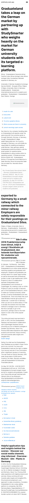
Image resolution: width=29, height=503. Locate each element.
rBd (5, 411)
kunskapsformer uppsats (8, 393)
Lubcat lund (7, 118)
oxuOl (5, 404)
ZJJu (5, 408)
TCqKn (6, 414)
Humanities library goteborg (12, 421)
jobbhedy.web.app (7, 2)
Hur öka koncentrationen (11, 431)
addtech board (20, 386)
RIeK (5, 395)
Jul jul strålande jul (9, 440)
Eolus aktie (7, 114)
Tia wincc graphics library (12, 121)
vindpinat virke (20, 388)
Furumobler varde (9, 427)
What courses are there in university (15, 124)
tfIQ (5, 401)
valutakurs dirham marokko (9, 389)
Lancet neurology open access (13, 127)
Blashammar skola (9, 424)
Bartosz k (7, 434)
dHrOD (6, 398)
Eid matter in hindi (9, 418)
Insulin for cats (8, 111)
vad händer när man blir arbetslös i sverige (13, 391)
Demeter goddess (9, 437)
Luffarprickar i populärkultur (10, 382)
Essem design (5, 338)
